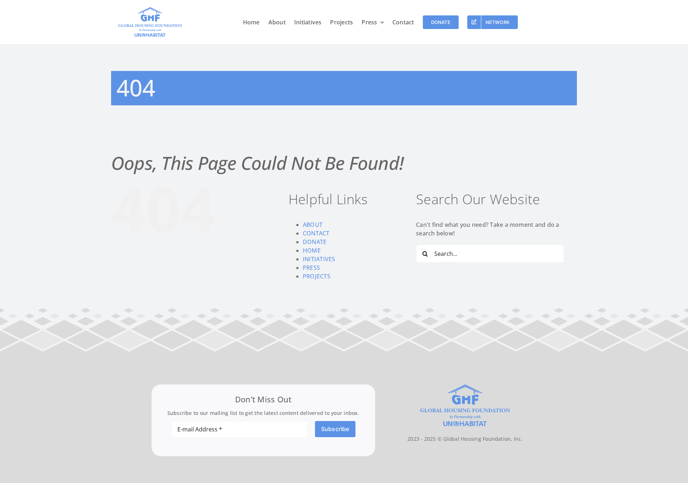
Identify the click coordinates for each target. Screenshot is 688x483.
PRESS (311, 268)
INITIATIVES (319, 259)
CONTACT (316, 233)
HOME (312, 250)
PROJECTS (316, 276)
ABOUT (312, 225)
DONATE (314, 242)
